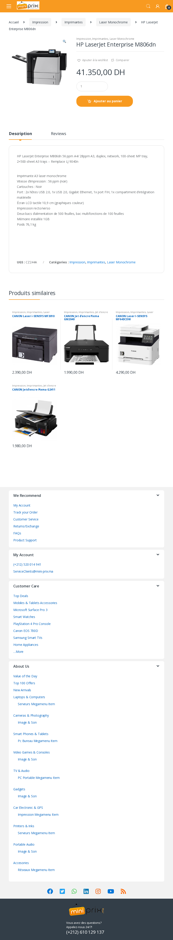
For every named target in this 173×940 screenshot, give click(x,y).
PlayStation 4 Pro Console (32, 624)
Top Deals (20, 596)
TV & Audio (21, 771)
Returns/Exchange (26, 526)
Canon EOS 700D (25, 631)
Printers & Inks (23, 826)
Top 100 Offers (24, 683)
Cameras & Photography (31, 715)
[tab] (20, 135)
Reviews (58, 133)
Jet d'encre (101, 312)
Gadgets (19, 789)
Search (148, 6)
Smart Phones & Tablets (30, 734)
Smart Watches (24, 617)
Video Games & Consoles (31, 752)
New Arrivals (22, 690)
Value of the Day (25, 676)
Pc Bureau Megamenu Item (37, 741)
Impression (40, 22)
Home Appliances (25, 644)
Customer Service (26, 519)
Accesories (21, 863)
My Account (21, 505)
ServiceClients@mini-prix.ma (33, 571)
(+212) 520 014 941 (27, 564)
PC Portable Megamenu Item (39, 778)
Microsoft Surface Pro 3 (30, 610)
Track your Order (25, 512)
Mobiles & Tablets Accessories (35, 603)
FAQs (17, 533)
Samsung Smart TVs (27, 638)
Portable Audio (23, 844)
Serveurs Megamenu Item (36, 704)
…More (18, 651)
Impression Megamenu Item (38, 814)
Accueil (14, 22)
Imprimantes (73, 22)
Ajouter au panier (108, 101)
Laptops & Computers (29, 697)
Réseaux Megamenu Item (36, 870)
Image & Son (27, 722)
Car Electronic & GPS (28, 807)
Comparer (122, 60)
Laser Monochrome (113, 22)
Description (20, 133)
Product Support (25, 540)
